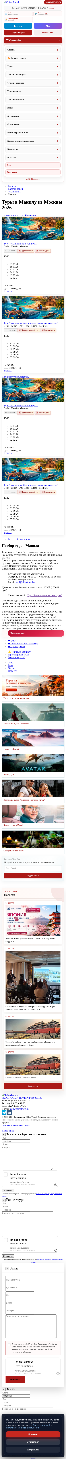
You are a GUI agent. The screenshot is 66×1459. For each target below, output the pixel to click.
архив (51, 8)
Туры (10, 66)
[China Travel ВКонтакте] (9, 1114)
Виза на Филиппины (19, 539)
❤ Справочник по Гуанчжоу (23, 643)
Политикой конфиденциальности (22, 1427)
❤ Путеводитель (16, 646)
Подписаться (33, 875)
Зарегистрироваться (18, 654)
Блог (9, 165)
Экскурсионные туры (19, 215)
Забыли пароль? (16, 657)
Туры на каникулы (16, 75)
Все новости (33, 1086)
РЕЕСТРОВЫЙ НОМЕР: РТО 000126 (22, 1098)
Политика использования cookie (15, 1125)
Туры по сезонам (15, 83)
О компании (13, 124)
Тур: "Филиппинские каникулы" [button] (21, 243)
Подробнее (33, 1449)
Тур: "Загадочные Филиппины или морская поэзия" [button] (31, 323)
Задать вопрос (18, 32)
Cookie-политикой (41, 1425)
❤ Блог (12, 640)
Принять (33, 1434)
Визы (10, 108)
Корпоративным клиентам (20, 141)
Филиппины (14, 191)
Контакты (12, 172)
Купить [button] (8, 291)
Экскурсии (12, 149)
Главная (12, 186)
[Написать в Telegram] (4, 1114)
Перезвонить (48, 32)
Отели (11, 668)
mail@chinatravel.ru (33, 179)
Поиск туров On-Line (17, 133)
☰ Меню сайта (13, 40)
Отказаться (33, 1442)
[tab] (33, 215)
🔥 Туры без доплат (17, 58)
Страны (11, 50)
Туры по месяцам (16, 99)
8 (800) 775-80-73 (53, 2)
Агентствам (13, 116)
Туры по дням (14, 91)
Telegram (18, 26)
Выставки (12, 157)
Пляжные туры (15, 377)
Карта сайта (8, 1130)
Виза (10, 665)
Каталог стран (15, 189)
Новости (12, 671)
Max (48, 26)
